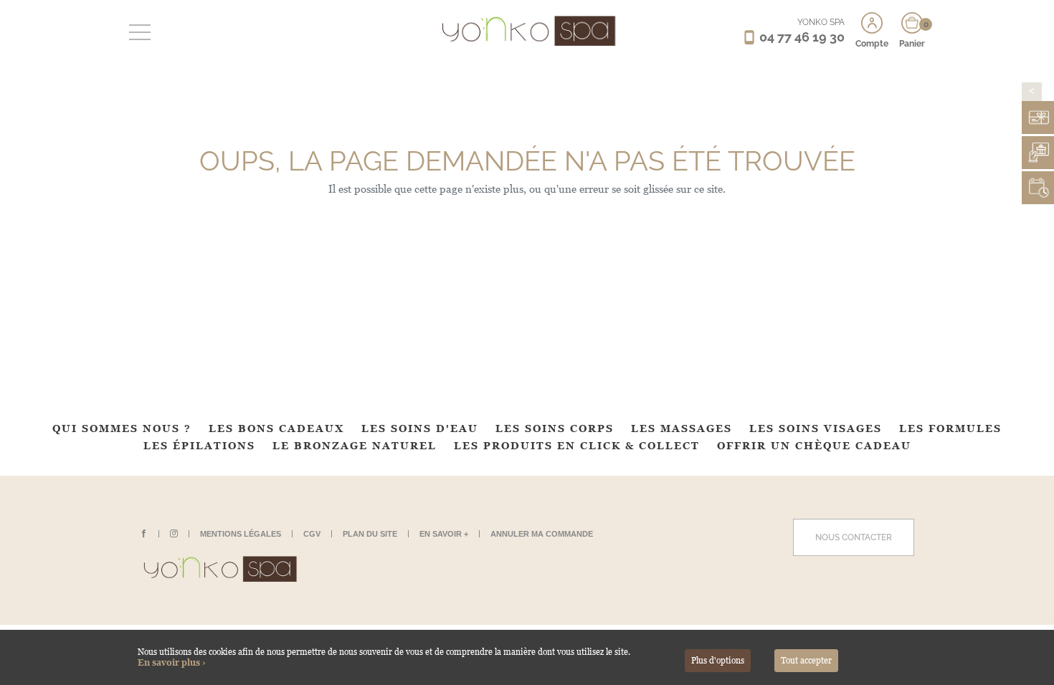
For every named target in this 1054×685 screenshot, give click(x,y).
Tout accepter (806, 661)
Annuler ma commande (541, 534)
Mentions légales (240, 534)
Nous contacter (853, 537)
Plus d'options (717, 661)
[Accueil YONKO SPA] (527, 30)
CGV (312, 534)
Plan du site (370, 534)
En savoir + (443, 534)
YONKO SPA (821, 22)
